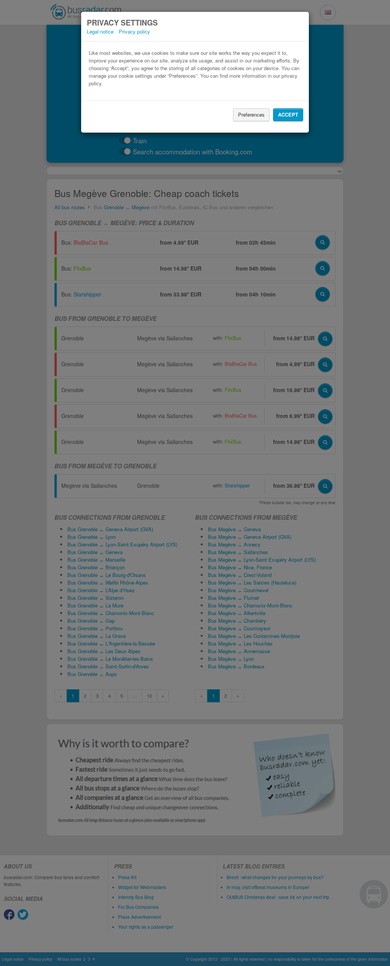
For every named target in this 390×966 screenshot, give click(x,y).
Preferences (251, 114)
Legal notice (100, 31)
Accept (288, 114)
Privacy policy (134, 31)
